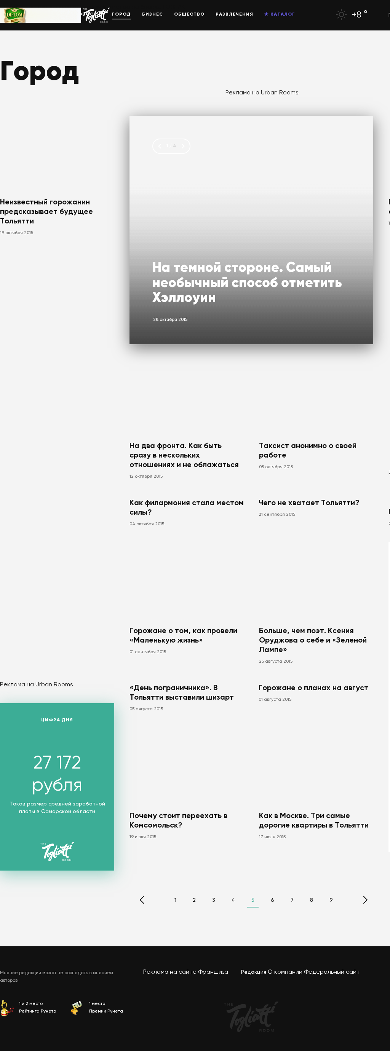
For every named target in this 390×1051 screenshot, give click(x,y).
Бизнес (152, 14)
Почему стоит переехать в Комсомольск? (178, 820)
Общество (189, 14)
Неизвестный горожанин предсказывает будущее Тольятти (46, 212)
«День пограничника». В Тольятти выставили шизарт (181, 693)
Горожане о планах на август (313, 688)
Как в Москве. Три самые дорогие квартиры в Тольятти (314, 820)
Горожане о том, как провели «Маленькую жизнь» (183, 635)
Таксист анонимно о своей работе (307, 450)
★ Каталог (279, 14)
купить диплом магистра (94, 7)
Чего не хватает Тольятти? (309, 503)
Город (121, 14)
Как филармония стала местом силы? (186, 508)
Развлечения (234, 14)
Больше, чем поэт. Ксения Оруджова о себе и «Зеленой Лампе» (313, 640)
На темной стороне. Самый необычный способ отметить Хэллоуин (247, 283)
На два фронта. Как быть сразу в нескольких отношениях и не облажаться (184, 455)
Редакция (253, 972)
